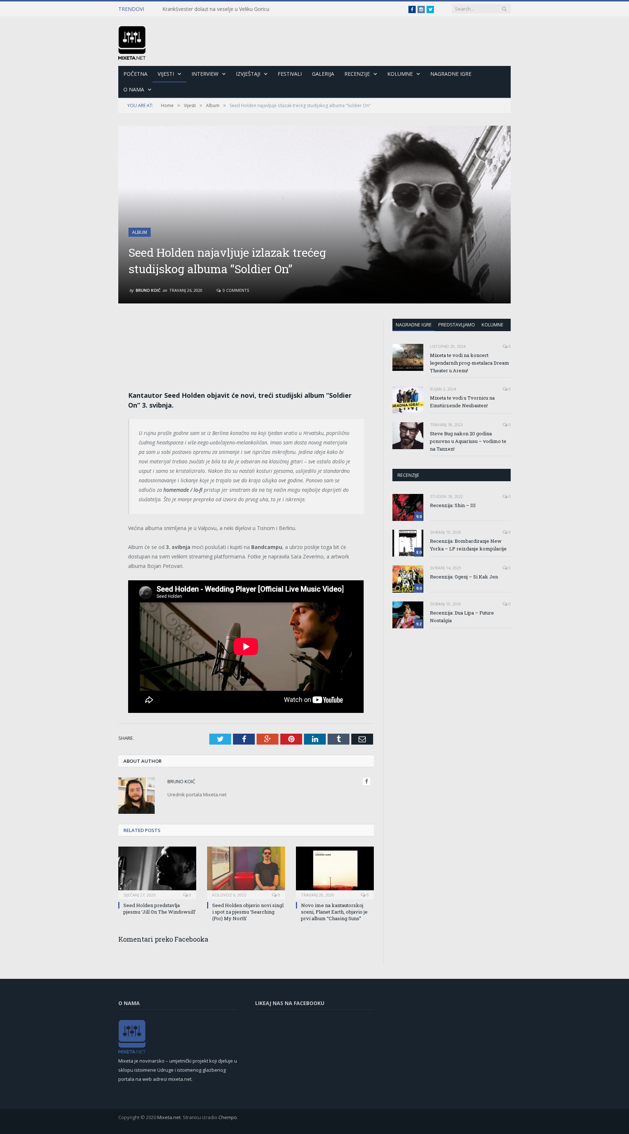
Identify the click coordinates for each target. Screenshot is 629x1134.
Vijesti (166, 73)
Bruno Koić (148, 290)
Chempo (227, 1117)
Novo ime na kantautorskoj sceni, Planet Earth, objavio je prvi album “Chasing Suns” (334, 912)
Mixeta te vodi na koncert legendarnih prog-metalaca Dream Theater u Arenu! (469, 363)
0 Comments (235, 290)
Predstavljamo (456, 324)
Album (139, 232)
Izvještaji (248, 73)
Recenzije (357, 73)
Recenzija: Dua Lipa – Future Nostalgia (462, 616)
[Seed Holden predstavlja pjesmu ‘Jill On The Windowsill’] (157, 872)
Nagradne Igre (450, 73)
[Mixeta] (132, 41)
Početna (135, 73)
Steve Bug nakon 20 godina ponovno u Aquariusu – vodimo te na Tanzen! (468, 441)
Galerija (323, 73)
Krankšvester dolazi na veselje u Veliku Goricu (215, 9)
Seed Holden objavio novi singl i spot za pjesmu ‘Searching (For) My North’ (248, 912)
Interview (204, 73)
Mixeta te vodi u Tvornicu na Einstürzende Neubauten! (462, 402)
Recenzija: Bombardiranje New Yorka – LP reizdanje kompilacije (468, 545)
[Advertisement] (246, 339)
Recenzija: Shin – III (453, 505)
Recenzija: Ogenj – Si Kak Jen (464, 576)
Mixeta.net (169, 1117)
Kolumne (400, 73)
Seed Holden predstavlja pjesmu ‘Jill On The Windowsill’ (159, 908)
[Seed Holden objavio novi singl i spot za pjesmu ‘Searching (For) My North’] (246, 872)
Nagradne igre (414, 324)
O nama (133, 89)
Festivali (290, 73)
